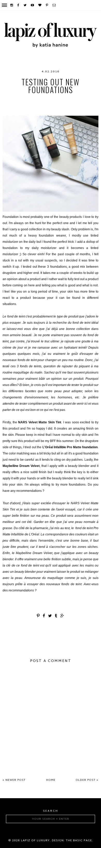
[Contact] (54, 5)
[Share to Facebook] (44, 616)
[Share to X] (50, 616)
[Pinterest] (47, 5)
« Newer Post (14, 780)
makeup (81, 105)
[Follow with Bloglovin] (40, 5)
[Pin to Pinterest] (38, 616)
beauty (42, 100)
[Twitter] (25, 5)
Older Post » (87, 780)
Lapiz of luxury (35, 840)
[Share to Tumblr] (56, 616)
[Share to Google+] (62, 616)
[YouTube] (32, 5)
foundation (39, 105)
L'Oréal (62, 105)
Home (50, 780)
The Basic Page (79, 840)
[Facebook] (18, 5)
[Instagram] (11, 5)
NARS (60, 110)
